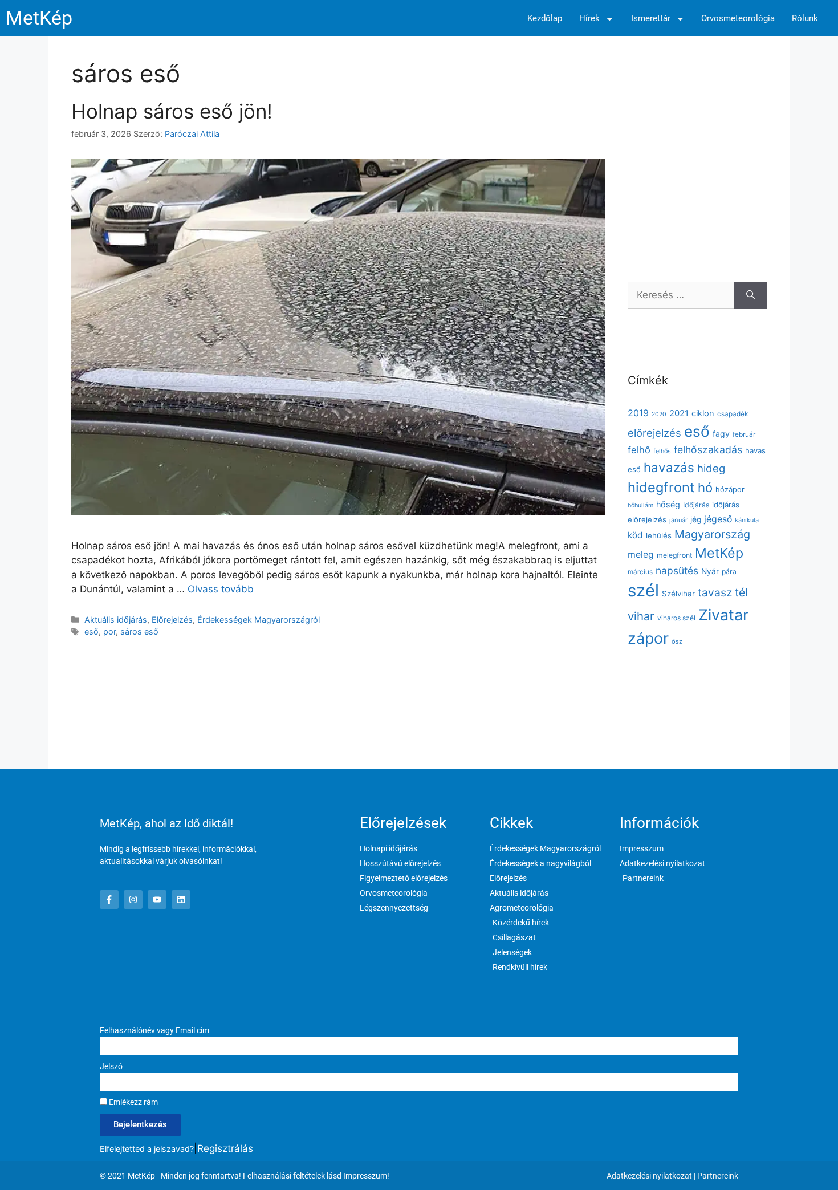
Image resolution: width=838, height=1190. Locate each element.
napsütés (677, 570)
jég (695, 519)
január (678, 520)
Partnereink (717, 1175)
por (109, 631)
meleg (641, 554)
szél (643, 590)
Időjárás (696, 505)
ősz (677, 641)
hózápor (730, 489)
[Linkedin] (181, 899)
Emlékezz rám (132, 1102)
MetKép (39, 18)
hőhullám (640, 505)
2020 (659, 414)
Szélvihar (678, 593)
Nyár (710, 571)
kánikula (747, 520)
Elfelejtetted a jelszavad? (147, 1149)
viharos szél (676, 618)
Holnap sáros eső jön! (171, 111)
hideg (711, 468)
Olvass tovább (221, 589)
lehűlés (659, 535)
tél (741, 592)
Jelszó (111, 1066)
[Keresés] (750, 295)
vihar (641, 616)
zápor (648, 638)
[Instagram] (133, 899)
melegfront (674, 555)
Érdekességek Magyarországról (258, 619)
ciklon (702, 413)
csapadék (732, 414)
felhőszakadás (708, 450)
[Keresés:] (681, 295)
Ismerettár (650, 18)
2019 (638, 413)
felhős (662, 451)
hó (705, 487)
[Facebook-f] (109, 899)
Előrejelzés (172, 619)
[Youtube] (157, 899)
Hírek (589, 18)
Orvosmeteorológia (738, 18)
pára (729, 571)
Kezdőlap (544, 18)
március (640, 572)
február (744, 434)
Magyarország (712, 534)
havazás (669, 467)
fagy (721, 433)
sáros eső (139, 631)
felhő (639, 450)
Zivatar (723, 615)
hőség (668, 504)
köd (635, 535)
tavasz (715, 592)
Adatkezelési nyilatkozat (649, 1175)
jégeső (718, 519)
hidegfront (661, 487)
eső (91, 631)
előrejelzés (654, 433)
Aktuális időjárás (115, 619)
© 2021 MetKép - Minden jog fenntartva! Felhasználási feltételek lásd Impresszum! (244, 1175)
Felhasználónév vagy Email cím (154, 1030)
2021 (679, 413)
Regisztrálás (225, 1148)
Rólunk (805, 18)
